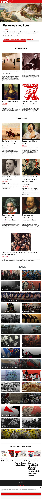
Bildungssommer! (7, 461)
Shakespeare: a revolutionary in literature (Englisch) (29, 217)
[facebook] (17, 481)
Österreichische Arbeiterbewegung (11, 367)
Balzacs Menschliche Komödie (29, 142)
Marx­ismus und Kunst (25, 345)
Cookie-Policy (12, 499)
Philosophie (5, 379)
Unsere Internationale (28, 311)
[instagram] (22, 481)
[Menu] (39, 1)
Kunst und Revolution (29, 71)
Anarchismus (5, 278)
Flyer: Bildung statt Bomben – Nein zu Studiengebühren (21, 463)
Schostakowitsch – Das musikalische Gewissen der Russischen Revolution (30, 180)
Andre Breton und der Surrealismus (9, 178)
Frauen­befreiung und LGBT (30, 289)
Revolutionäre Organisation (9, 416)
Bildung (6, 29)
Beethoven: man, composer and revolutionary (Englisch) (10, 217)
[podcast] (25, 481)
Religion (24, 390)
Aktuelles (3, 458)
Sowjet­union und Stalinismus (10, 426)
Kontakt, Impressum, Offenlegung (27, 499)
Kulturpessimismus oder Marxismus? (10, 72)
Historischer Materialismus (9, 300)
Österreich (24, 458)
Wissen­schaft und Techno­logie (10, 438)
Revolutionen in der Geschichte (6, 402)
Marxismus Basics (7, 346)
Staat (23, 426)
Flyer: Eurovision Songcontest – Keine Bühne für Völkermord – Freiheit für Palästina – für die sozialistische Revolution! (33, 468)
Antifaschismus (26, 278)
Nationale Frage (6, 356)
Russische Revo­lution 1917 (26, 415)
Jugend (20, 458)
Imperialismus (5, 311)
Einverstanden (21, 493)
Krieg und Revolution (7, 332)
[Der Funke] (7, 3)
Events (11, 458)
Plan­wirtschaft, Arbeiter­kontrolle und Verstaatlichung (30, 379)
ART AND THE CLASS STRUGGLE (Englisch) (29, 102)
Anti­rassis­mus (6, 289)
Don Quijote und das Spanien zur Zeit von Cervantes (9, 143)
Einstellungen (21, 496)
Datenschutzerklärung (18, 499)
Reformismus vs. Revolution (9, 390)
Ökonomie (25, 356)
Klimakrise (25, 322)
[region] (21, 154)
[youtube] (19, 481)
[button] (40, 487)
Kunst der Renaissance (10, 101)
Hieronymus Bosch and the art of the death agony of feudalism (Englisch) (20, 253)
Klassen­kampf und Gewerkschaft (10, 322)
